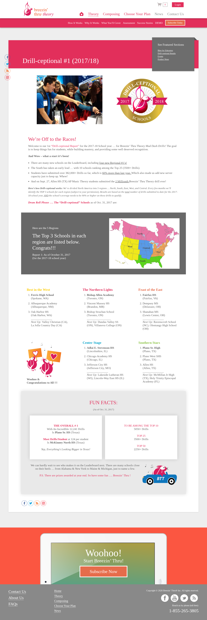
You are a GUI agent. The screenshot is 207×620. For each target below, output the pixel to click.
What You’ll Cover (111, 23)
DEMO (159, 23)
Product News (163, 59)
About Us (16, 598)
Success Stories (145, 23)
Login (178, 4)
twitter (184, 598)
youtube (174, 598)
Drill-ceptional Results (167, 53)
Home (81, 14)
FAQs (13, 604)
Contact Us (175, 14)
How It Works (75, 23)
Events (160, 56)
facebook (165, 598)
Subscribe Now (103, 571)
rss (194, 598)
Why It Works (92, 23)
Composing (111, 14)
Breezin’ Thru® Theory (47, 9)
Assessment (129, 23)
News (159, 14)
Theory (93, 14)
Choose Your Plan (137, 14)
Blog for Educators (165, 50)
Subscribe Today (175, 23)
